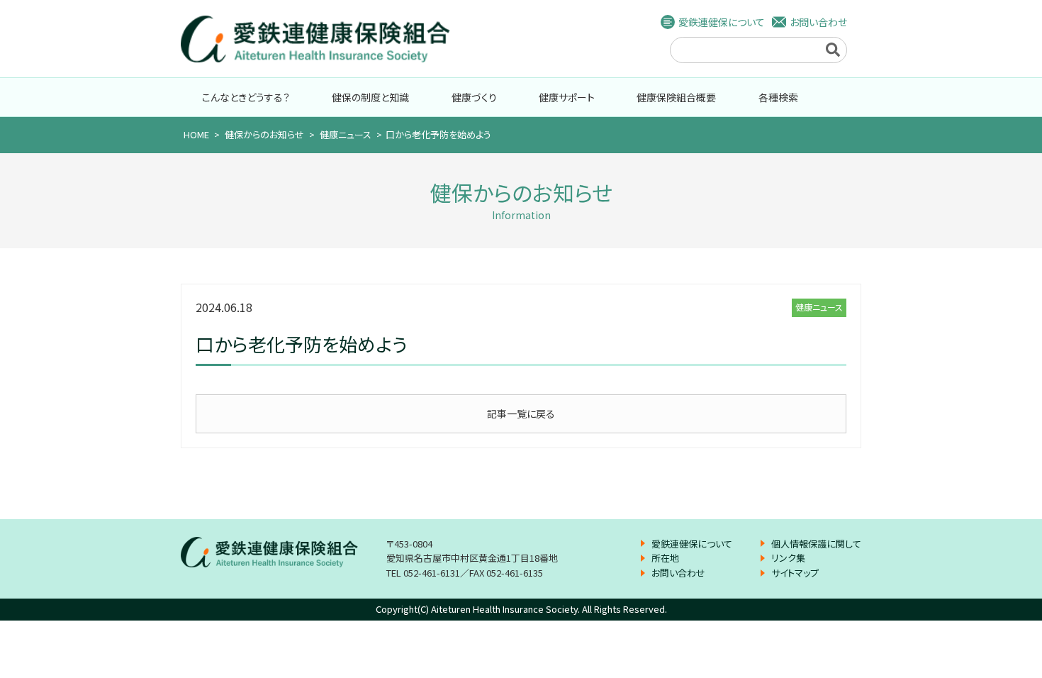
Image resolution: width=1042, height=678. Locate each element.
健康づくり (474, 97)
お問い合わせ (818, 22)
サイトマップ (795, 572)
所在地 (665, 558)
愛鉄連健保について (721, 22)
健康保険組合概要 (676, 97)
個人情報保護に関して (816, 543)
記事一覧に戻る (521, 413)
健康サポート (567, 97)
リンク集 (788, 558)
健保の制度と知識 (370, 97)
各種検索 (778, 97)
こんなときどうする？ (246, 97)
